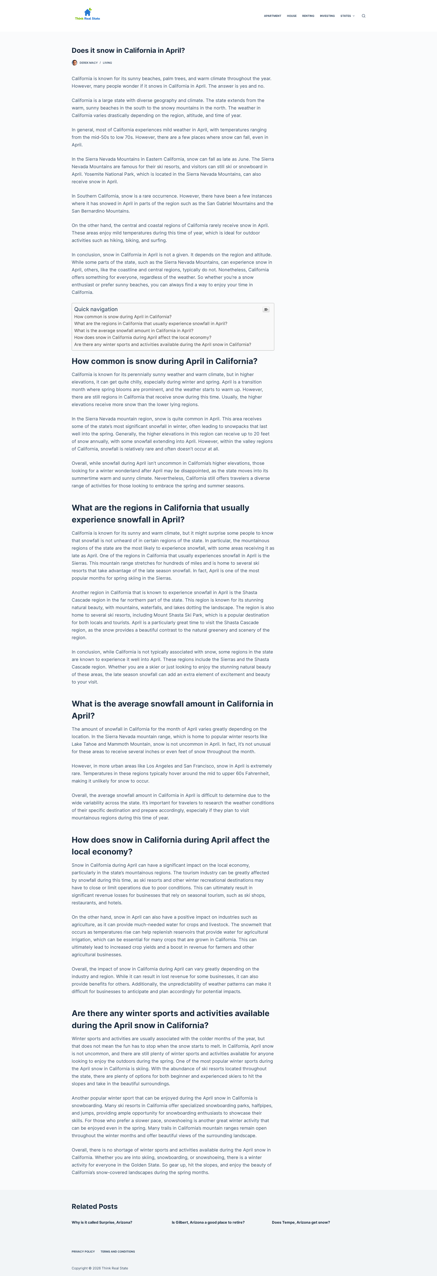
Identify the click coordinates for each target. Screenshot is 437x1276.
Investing (327, 16)
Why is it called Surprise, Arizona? (102, 1222)
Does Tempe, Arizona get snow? (301, 1222)
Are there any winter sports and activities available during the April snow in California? (162, 344)
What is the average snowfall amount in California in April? (133, 330)
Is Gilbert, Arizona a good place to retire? (208, 1222)
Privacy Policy (83, 1251)
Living (107, 62)
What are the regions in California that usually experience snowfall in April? (150, 323)
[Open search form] (363, 16)
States (345, 16)
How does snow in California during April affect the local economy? (142, 337)
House (292, 16)
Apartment (272, 16)
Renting (308, 16)
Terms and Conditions (118, 1251)
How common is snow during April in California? (123, 316)
